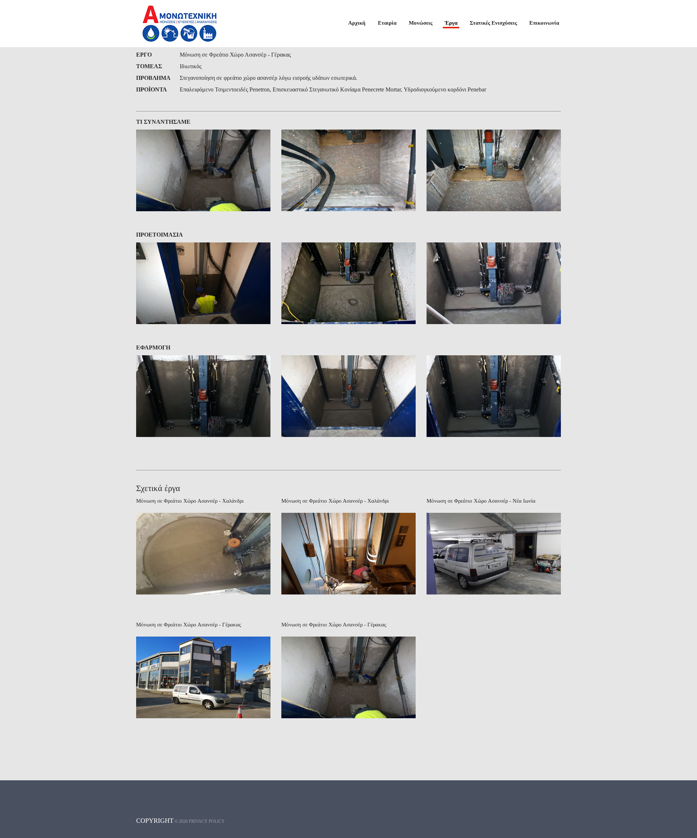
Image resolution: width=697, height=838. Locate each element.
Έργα (451, 23)
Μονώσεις (420, 23)
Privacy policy (207, 821)
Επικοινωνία (544, 23)
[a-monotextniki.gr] (179, 23)
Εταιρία (387, 23)
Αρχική (357, 23)
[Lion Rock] (203, 170)
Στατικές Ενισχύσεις (493, 23)
